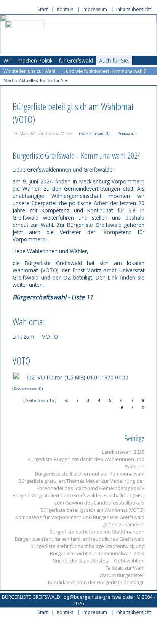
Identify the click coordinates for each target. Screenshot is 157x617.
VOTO (50, 336)
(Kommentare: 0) (94, 133)
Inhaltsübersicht (133, 9)
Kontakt (65, 9)
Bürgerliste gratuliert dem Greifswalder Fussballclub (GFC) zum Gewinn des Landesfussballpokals (78, 499)
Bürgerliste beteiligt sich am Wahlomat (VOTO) (92, 509)
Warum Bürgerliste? (121, 575)
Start (42, 9)
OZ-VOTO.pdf (44, 377)
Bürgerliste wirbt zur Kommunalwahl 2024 (97, 553)
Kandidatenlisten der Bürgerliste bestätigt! (96, 582)
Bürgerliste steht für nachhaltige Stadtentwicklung (87, 546)
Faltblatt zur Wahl (125, 567)
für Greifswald (76, 60)
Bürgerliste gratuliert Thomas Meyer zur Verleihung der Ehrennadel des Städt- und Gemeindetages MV (81, 484)
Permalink (126, 133)
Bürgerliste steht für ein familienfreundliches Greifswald (79, 538)
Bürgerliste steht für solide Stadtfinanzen (97, 531)
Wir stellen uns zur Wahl (29, 71)
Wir (7, 60)
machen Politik (35, 60)
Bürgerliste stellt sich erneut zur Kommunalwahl (89, 473)
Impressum (94, 9)
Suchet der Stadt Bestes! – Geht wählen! (98, 560)
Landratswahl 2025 (123, 451)
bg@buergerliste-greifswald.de (98, 597)
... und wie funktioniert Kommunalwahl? (103, 71)
